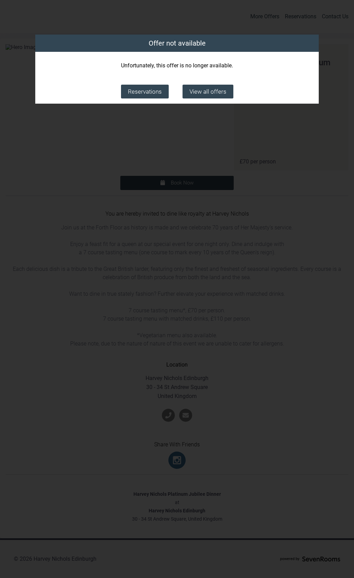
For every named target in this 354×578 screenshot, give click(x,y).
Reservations (145, 91)
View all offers (207, 91)
